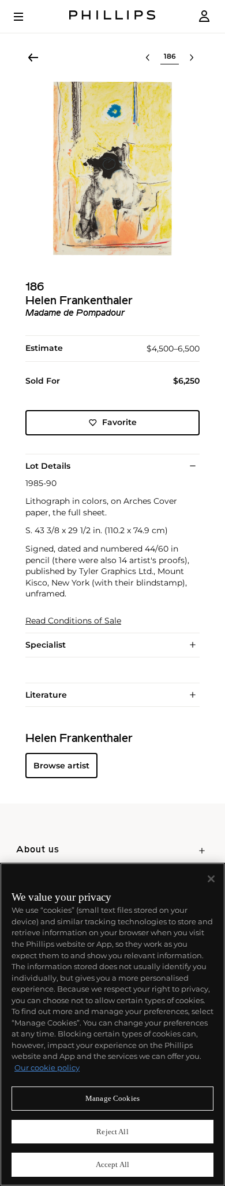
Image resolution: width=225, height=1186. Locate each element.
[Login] (204, 16)
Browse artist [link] (61, 765)
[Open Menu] (26, 16)
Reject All (112, 1131)
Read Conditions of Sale (73, 621)
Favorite (119, 422)
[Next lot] (191, 57)
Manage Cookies (112, 1098)
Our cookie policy (47, 1067)
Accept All (112, 1164)
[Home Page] (112, 16)
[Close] (211, 879)
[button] (112, 168)
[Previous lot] (148, 57)
